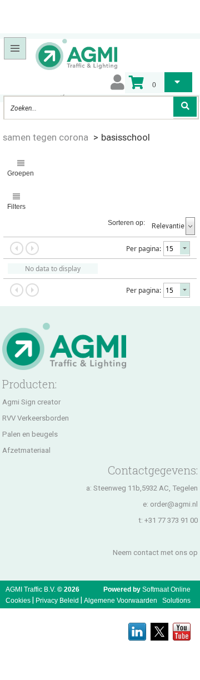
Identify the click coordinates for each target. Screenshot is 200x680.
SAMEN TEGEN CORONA (45, 137)
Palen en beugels (30, 434)
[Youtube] (182, 628)
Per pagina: (143, 248)
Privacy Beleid (57, 600)
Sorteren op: (126, 223)
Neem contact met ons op (155, 552)
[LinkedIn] (137, 628)
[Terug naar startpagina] (59, 53)
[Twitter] (159, 628)
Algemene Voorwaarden (120, 600)
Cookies (18, 600)
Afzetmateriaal (26, 450)
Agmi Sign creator (31, 402)
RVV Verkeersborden (35, 418)
